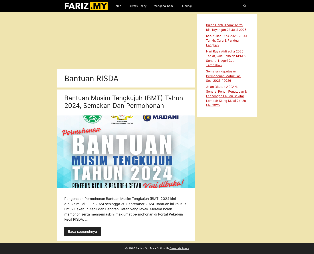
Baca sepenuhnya (82, 231)
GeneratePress (179, 248)
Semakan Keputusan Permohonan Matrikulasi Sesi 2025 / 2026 (223, 76)
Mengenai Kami (164, 6)
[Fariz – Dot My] (86, 6)
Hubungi (186, 6)
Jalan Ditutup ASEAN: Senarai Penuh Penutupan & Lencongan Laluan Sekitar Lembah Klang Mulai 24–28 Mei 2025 (226, 96)
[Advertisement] (126, 39)
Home (117, 6)
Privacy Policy (137, 6)
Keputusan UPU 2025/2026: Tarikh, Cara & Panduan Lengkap (226, 40)
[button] (245, 6)
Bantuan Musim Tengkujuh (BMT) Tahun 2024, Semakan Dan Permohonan (123, 101)
